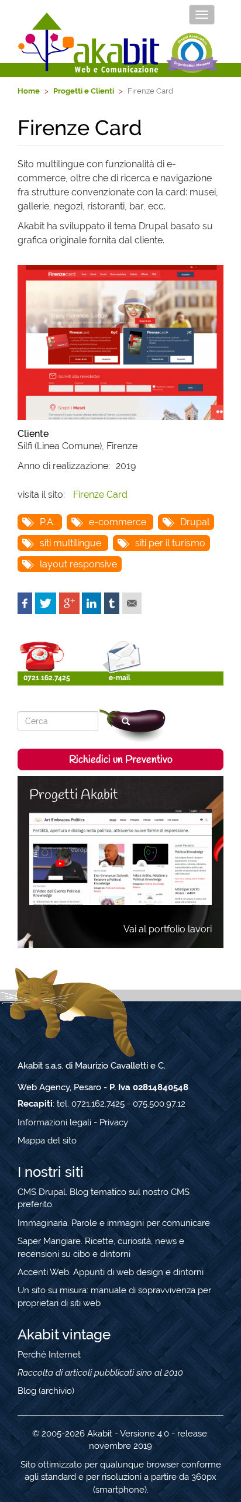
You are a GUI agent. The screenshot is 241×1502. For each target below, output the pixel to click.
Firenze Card (100, 494)
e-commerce (117, 522)
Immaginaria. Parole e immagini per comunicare (114, 1223)
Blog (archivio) (46, 1391)
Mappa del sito (47, 1140)
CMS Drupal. (42, 1192)
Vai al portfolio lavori (167, 929)
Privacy (113, 1122)
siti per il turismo (170, 543)
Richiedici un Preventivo (121, 760)
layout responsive (78, 564)
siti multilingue (70, 543)
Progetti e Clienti (83, 91)
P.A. (47, 522)
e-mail (119, 678)
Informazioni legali (54, 1122)
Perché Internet (49, 1354)
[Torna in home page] (89, 42)
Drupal (194, 522)
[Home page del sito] (120, 343)
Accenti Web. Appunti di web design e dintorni (111, 1272)
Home (29, 91)
